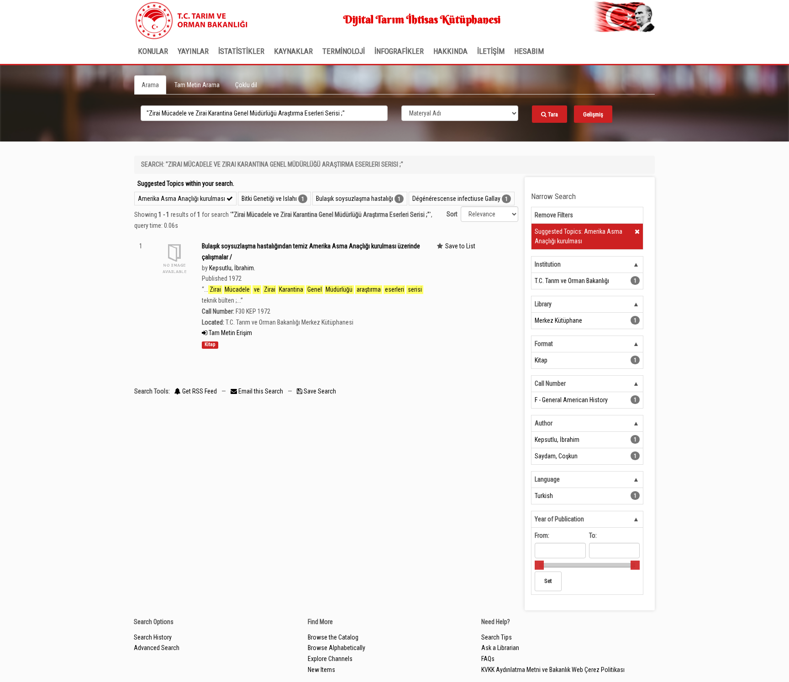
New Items (321, 669)
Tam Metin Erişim (229, 332)
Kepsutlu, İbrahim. (232, 268)
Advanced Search (156, 647)
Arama (150, 85)
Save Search (319, 391)
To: (593, 535)
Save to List (460, 246)
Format (544, 343)
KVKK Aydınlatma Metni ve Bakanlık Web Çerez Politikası (553, 669)
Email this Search (260, 391)
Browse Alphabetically (336, 647)
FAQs (487, 658)
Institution (548, 264)
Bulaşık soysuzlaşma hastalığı (354, 198)
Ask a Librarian (500, 647)
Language (547, 479)
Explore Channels (330, 658)
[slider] (539, 565)
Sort (452, 214)
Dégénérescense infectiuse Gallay (456, 198)
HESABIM (529, 51)
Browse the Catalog (333, 637)
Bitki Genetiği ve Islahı (269, 198)
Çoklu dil (246, 85)
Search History (153, 637)
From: (542, 535)
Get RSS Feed (199, 391)
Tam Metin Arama (197, 85)
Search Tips (496, 637)
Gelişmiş (593, 114)
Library (543, 304)
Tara (552, 114)
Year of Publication (559, 519)
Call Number (550, 383)
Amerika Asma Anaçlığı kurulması (182, 198)
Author (543, 423)
